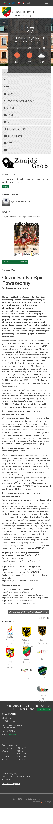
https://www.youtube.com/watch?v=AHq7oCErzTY (21, 561)
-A (26, 706)
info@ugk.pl (11, 734)
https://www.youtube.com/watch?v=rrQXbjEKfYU (20, 572)
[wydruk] (40, 617)
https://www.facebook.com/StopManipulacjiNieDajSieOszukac (25, 597)
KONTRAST (40, 706)
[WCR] (43, 670)
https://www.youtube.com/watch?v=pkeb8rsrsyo (20, 580)
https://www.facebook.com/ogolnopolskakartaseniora (22, 595)
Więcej (5, 186)
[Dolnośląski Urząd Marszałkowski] (26, 632)
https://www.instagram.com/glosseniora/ (17, 600)
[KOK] (43, 652)
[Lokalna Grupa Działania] (43, 688)
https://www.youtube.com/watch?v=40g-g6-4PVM (21, 566)
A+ (29, 706)
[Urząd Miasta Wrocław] (10, 653)
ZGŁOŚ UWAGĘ (44, 709)
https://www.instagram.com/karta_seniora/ (18, 603)
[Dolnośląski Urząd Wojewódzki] (10, 632)
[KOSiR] (26, 671)
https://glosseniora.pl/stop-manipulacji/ (17, 589)
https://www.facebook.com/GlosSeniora (17, 592)
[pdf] (44, 617)
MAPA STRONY (28, 709)
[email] (47, 617)
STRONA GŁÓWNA (14, 706)
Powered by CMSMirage (42, 802)
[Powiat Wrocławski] (43, 632)
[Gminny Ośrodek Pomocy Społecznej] (26, 652)
